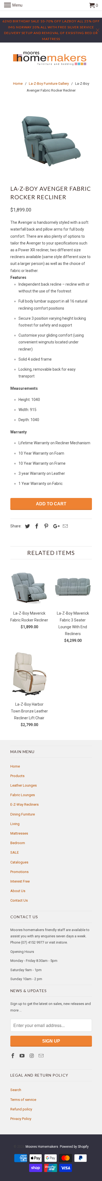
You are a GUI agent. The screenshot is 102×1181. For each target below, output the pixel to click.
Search (15, 1090)
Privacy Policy (20, 1119)
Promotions (19, 872)
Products (17, 776)
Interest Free (20, 881)
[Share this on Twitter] (26, 526)
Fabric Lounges (22, 795)
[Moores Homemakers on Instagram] (32, 1056)
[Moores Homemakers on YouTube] (23, 1056)
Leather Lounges (23, 785)
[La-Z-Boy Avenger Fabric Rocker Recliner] (51, 140)
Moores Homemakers (42, 1147)
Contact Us (19, 900)
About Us (17, 891)
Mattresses (19, 833)
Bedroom (17, 843)
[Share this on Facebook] (36, 526)
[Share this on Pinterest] (45, 526)
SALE (14, 852)
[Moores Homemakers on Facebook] (13, 1056)
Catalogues (19, 862)
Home (15, 766)
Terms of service (23, 1100)
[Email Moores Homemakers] (42, 1056)
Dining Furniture (22, 814)
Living (15, 824)
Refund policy (21, 1109)
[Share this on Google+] (55, 526)
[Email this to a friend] (64, 526)
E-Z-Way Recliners (24, 804)
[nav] (13, 5)
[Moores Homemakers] (51, 59)
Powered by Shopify (74, 1147)
